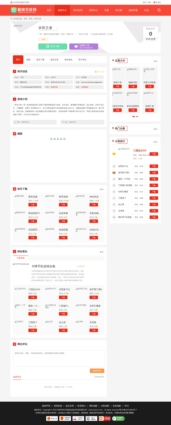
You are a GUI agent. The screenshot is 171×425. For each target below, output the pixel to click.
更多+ (102, 189)
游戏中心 (62, 10)
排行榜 (118, 10)
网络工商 (52, 418)
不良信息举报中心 (78, 418)
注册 (149, 2)
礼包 (146, 10)
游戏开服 (133, 10)
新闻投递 (58, 406)
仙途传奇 (72, 122)
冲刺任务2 (25, 122)
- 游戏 (30, 19)
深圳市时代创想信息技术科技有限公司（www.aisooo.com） (80, 410)
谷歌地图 (105, 406)
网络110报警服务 (91, 418)
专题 (106, 10)
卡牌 (43, 39)
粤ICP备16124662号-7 (128, 410)
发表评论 (97, 371)
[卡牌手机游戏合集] (21, 264)
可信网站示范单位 (104, 418)
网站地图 (93, 406)
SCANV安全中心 (118, 418)
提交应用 (70, 406)
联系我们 (81, 406)
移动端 (158, 2)
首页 (49, 10)
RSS (127, 406)
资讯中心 (93, 10)
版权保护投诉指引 (97, 413)
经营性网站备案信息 (65, 418)
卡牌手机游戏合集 (43, 266)
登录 (144, 2)
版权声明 (46, 406)
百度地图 (117, 406)
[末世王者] (51, 158)
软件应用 (77, 10)
